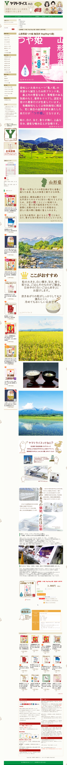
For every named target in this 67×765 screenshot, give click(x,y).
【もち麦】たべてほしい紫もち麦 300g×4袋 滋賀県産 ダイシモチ (10, 383)
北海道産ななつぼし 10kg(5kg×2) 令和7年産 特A (57, 668)
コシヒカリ (7, 35)
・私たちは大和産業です (10, 111)
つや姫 (6, 50)
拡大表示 (28, 599)
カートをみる (17, 16)
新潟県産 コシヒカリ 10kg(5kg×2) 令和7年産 (24, 668)
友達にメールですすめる (50, 602)
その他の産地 (7, 72)
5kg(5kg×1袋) (8, 87)
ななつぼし (7, 37)
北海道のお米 (7, 56)
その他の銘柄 (7, 52)
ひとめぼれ (7, 41)
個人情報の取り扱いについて (27, 762)
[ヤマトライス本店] (33, 1)
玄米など (6, 80)
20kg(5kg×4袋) (8, 91)
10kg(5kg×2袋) (8, 89)
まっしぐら (7, 44)
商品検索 (6, 27)
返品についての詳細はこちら (51, 598)
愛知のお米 (7, 69)
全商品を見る (7, 99)
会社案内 (43, 16)
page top (60, 693)
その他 (6, 95)
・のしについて (8, 119)
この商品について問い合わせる (51, 600)
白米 (5, 76)
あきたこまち (7, 46)
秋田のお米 (7, 59)
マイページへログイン (27, 16)
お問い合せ (50, 16)
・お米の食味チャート (9, 109)
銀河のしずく (7, 48)
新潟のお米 (7, 65)
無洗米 (6, 78)
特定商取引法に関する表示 (40, 762)
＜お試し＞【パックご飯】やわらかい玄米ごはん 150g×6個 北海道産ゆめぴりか (10, 404)
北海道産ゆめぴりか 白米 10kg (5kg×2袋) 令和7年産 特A (10, 296)
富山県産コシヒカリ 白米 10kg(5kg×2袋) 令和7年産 (35, 666)
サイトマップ (58, 16)
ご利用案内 (37, 16)
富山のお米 (7, 67)
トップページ (8, 16)
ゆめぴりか (7, 39)
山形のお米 (7, 63)
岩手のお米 (7, 61)
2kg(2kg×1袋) (8, 93)
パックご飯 (7, 82)
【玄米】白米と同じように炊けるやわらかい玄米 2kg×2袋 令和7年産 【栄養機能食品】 (10, 209)
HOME (20, 19)
